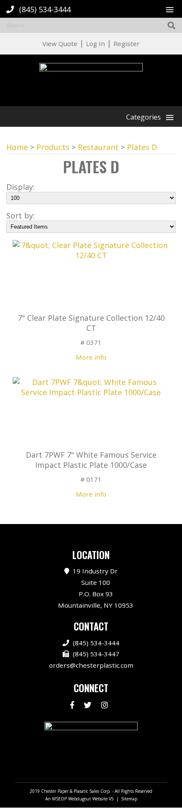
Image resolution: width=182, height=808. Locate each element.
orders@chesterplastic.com (91, 665)
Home (17, 147)
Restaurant (98, 147)
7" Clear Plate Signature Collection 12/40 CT (91, 323)
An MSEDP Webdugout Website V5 (79, 799)
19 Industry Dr (95, 588)
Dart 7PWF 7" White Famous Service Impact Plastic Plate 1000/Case (91, 460)
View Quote (59, 43)
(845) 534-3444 (45, 9)
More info (91, 357)
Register (126, 43)
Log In (95, 43)
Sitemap (129, 799)
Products (52, 147)
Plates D (142, 147)
